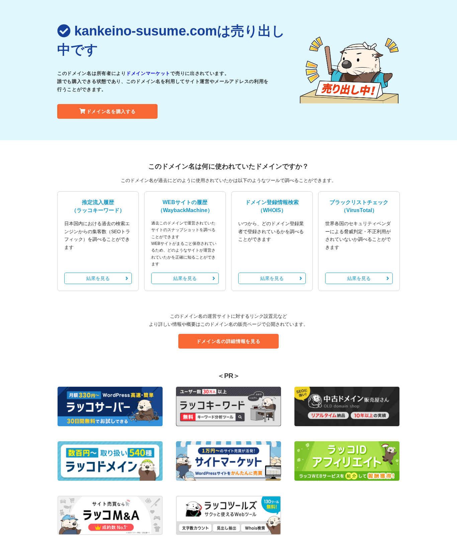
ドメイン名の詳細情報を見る (228, 341)
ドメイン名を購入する (111, 111)
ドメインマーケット (148, 73)
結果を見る (98, 278)
